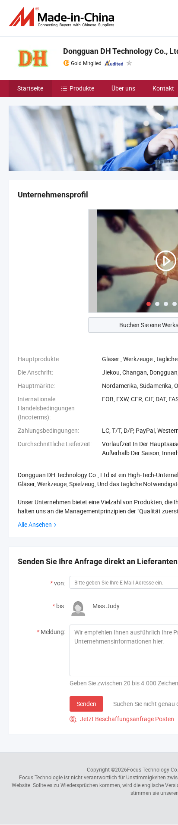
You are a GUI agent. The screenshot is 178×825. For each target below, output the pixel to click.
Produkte (82, 88)
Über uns (123, 88)
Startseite (30, 88)
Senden (86, 704)
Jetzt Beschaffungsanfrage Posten (122, 719)
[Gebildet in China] (63, 17)
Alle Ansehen (35, 524)
